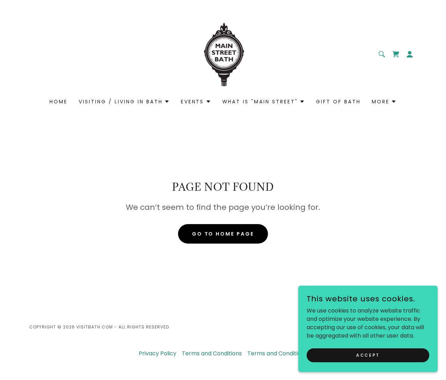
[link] (223, 54)
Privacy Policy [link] (157, 353)
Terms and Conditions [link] (212, 353)
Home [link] (58, 101)
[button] (396, 54)
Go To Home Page (223, 233)
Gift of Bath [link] (338, 101)
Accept (367, 355)
